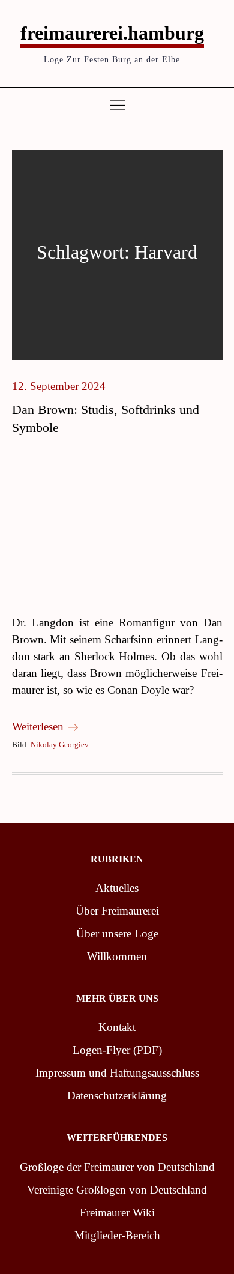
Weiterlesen (38, 726)
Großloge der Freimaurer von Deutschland (117, 1167)
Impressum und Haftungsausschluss (117, 1072)
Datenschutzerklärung (117, 1095)
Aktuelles (117, 888)
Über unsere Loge (117, 933)
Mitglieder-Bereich (117, 1235)
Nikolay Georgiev (60, 744)
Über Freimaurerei (117, 910)
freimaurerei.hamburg (112, 33)
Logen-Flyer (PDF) (117, 1050)
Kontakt (117, 1027)
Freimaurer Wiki (117, 1212)
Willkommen (117, 956)
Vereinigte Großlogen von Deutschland (117, 1189)
